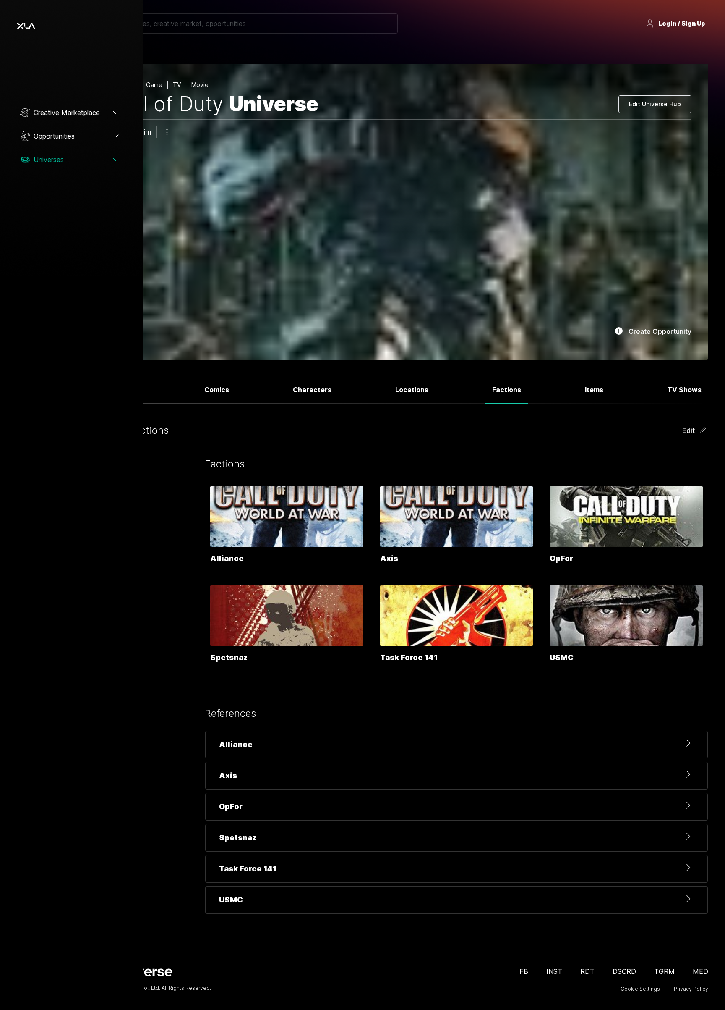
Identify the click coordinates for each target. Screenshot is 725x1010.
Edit (688, 430)
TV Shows (684, 390)
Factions (506, 390)
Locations (411, 390)
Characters (312, 390)
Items (594, 390)
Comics (216, 390)
